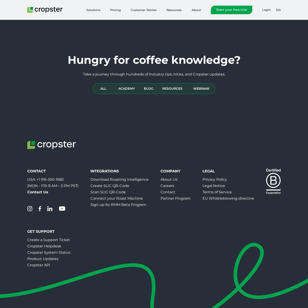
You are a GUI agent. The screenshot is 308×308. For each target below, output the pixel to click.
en (278, 10)
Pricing (115, 10)
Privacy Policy (214, 179)
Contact (168, 192)
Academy (126, 89)
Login (266, 9)
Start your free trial (231, 10)
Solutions (93, 10)
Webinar (201, 89)
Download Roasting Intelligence (119, 179)
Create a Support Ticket (48, 240)
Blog (148, 89)
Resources (174, 10)
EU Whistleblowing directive (228, 198)
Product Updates (42, 259)
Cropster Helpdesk (44, 246)
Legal (208, 171)
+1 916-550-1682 (50, 179)
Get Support (41, 231)
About (196, 10)
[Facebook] (40, 208)
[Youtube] (62, 208)
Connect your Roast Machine (116, 198)
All (103, 89)
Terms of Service (217, 192)
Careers (167, 186)
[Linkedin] (49, 208)
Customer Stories (143, 10)
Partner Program (176, 198)
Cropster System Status (48, 252)
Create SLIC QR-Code (109, 186)
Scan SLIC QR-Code (108, 192)
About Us (169, 179)
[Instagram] (29, 208)
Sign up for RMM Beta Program (118, 205)
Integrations (104, 171)
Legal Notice (213, 186)
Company (170, 171)
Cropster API (38, 265)
